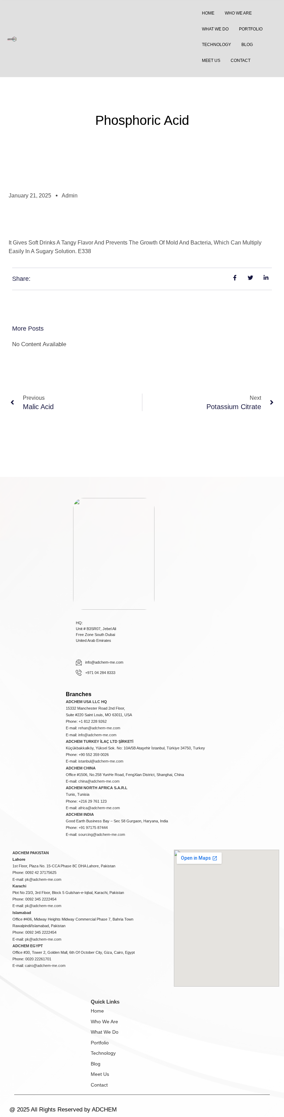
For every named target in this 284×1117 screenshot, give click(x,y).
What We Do (104, 1032)
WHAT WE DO (215, 29)
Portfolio (100, 1042)
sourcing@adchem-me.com (101, 834)
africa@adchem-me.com (99, 808)
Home (97, 1011)
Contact (99, 1085)
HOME (208, 13)
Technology (103, 1053)
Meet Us (100, 1074)
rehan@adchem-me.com (99, 728)
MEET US (211, 60)
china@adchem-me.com (98, 781)
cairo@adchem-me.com (45, 965)
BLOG (247, 44)
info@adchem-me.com (97, 735)
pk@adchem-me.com (43, 879)
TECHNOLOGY (216, 44)
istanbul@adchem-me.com (100, 761)
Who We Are (104, 1021)
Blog (95, 1064)
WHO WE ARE (238, 13)
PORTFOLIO (251, 29)
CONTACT (240, 60)
